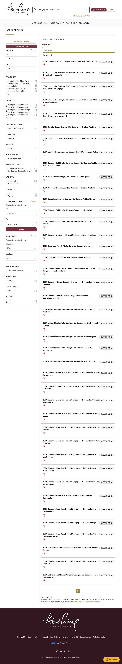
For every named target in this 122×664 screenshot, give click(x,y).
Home (33, 23)
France (11, 138)
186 (9, 301)
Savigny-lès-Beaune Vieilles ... (19, 107)
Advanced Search (21, 42)
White (10, 196)
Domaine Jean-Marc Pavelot (19, 81)
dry (9, 291)
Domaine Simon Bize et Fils (19, 84)
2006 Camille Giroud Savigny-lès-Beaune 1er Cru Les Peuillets (69, 127)
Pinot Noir (12, 181)
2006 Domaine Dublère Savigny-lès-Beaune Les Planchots (68, 210)
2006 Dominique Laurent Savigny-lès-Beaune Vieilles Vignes (69, 199)
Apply (21, 229)
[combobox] (61, 9)
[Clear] (86, 9)
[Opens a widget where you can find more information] (111, 660)
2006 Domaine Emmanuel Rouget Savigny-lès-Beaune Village (69, 235)
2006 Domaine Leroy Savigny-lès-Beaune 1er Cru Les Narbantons (71, 61)
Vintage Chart (70, 23)
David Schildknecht (15, 128)
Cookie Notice (34, 637)
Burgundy (12, 148)
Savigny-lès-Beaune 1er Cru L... (19, 105)
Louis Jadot (12, 86)
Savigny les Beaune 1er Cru (19, 171)
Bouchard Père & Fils (16, 91)
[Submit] (35, 9)
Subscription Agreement (64, 637)
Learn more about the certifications (87, 602)
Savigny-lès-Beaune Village (19, 110)
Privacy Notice (47, 637)
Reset (33, 50)
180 (9, 303)
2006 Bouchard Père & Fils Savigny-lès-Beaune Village (66, 246)
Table (10, 281)
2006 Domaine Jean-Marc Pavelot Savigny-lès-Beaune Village (69, 523)
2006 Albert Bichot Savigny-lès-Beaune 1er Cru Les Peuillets (69, 188)
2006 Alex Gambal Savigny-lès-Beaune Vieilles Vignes (66, 177)
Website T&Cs (99, 637)
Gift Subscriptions (83, 637)
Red (9, 194)
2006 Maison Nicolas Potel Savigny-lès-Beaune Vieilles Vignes (69, 337)
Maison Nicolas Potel (16, 89)
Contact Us (21, 637)
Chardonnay (13, 184)
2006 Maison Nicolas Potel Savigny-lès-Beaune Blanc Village (69, 361)
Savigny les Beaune (16, 168)
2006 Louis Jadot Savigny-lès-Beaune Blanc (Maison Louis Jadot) (70, 152)
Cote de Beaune (14, 158)
